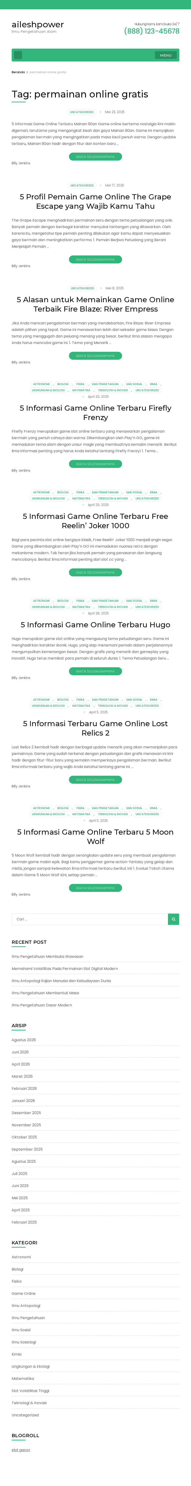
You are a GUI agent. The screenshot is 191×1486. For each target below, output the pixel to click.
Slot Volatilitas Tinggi (30, 1390)
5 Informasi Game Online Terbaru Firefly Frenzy (95, 412)
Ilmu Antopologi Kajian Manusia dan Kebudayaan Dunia (61, 980)
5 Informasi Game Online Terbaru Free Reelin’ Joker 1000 (95, 521)
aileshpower (38, 24)
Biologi (63, 384)
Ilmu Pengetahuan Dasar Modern (42, 1005)
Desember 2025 (26, 1113)
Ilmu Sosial (134, 384)
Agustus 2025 (24, 1161)
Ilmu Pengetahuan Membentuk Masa (45, 993)
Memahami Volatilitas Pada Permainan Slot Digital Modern (65, 968)
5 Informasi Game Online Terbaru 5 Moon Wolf (95, 836)
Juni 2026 (20, 1052)
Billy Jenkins (21, 163)
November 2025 (26, 1125)
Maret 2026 (22, 1076)
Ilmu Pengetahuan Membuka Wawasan (47, 956)
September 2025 (27, 1149)
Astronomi (41, 384)
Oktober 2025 (24, 1137)
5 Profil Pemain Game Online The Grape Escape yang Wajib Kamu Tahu (95, 201)
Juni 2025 (20, 1185)
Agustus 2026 (24, 1040)
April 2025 (21, 1210)
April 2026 (21, 1064)
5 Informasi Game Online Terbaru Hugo (95, 624)
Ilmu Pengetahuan (105, 384)
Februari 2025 (24, 1222)
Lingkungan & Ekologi (48, 390)
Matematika (81, 390)
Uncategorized (82, 112)
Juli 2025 (19, 1173)
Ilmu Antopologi (26, 1305)
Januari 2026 (23, 1100)
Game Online (24, 1293)
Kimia (153, 384)
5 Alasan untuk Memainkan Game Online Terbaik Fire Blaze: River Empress (95, 304)
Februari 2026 (24, 1088)
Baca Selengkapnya (95, 156)
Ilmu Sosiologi (24, 1342)
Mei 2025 (20, 1198)
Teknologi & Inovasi (113, 390)
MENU (166, 55)
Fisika (80, 384)
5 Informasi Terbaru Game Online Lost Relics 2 (95, 728)
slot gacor (21, 1450)
